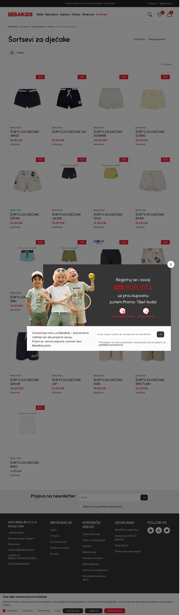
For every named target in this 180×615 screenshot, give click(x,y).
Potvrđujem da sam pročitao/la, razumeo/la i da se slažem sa (132, 343)
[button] (170, 264)
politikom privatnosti (111, 344)
